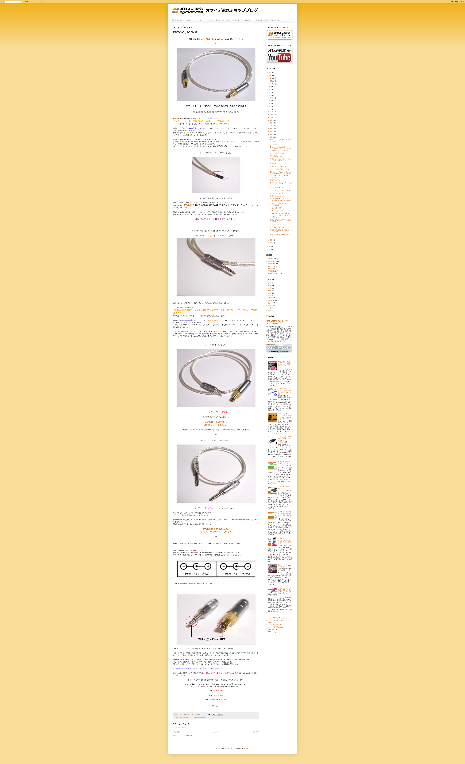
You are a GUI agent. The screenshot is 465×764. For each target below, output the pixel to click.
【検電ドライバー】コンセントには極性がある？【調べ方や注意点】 (284, 541)
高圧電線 (273, 163)
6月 (271, 129)
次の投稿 (177, 732)
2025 (270, 75)
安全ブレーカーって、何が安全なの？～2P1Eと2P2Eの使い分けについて (284, 416)
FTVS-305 (209, 39)
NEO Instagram (273, 632)
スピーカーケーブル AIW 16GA (280, 190)
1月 (271, 243)
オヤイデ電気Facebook (275, 627)
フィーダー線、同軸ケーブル (279, 169)
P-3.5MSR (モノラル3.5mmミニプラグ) (216, 235)
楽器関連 (271, 271)
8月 (271, 123)
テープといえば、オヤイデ (278, 193)
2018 (270, 95)
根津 (269, 285)
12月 (272, 112)
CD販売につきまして (277, 224)
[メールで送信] (213, 714)
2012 (270, 246)
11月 (272, 114)
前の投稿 (256, 732)
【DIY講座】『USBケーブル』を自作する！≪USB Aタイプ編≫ (284, 391)
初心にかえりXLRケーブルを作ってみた (284, 566)
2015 (270, 103)
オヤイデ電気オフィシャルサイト (279, 618)
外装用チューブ (275, 180)
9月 (271, 120)
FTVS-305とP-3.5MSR (277, 211)
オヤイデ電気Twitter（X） (276, 624)
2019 (270, 92)
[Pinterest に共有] (222, 714)
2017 (270, 98)
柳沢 (269, 290)
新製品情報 (201, 717)
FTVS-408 (195, 202)
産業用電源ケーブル (276, 187)
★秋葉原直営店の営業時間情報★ (267, 20)
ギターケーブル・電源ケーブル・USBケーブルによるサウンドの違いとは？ (281, 215)
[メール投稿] (208, 714)
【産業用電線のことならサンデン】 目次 (188, 20)
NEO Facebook (273, 629)
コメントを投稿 (181, 728)
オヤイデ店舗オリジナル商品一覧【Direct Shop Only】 (230, 20)
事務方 (270, 305)
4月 (271, 134)
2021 (270, 86)
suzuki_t (271, 300)
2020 (270, 89)
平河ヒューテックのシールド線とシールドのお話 (281, 160)
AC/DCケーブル (217, 128)
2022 (270, 84)
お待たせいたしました (277, 196)
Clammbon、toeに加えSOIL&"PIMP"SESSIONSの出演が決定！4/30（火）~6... (280, 148)
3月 (271, 137)
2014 (270, 106)
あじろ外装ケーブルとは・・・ (280, 153)
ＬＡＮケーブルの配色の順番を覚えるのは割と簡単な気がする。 (284, 514)
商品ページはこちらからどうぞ (216, 532)
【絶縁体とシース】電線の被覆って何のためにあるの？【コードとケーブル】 (284, 590)
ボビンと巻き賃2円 (276, 208)
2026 (270, 72)
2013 (270, 109)
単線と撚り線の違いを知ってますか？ (284, 462)
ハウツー (191, 717)
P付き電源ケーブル (276, 156)
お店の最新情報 (183, 717)
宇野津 (270, 298)
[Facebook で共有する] (219, 714)
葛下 (269, 295)
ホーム (216, 732)
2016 (270, 101)
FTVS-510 (189, 205)
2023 (270, 81)
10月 (272, 117)
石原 (269, 308)
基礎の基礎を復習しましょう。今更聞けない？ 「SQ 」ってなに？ (284, 364)
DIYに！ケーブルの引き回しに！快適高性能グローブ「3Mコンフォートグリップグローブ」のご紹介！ (280, 174)
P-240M (182, 515)
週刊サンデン (272, 261)
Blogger (246, 748)
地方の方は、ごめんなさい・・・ (281, 166)
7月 (271, 126)
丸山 (269, 293)
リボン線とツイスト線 (277, 227)
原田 (196, 717)
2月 (271, 240)
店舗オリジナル (273, 273)
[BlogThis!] (215, 714)
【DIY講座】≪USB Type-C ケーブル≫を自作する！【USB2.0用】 (285, 439)
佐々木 (270, 303)
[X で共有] (217, 714)
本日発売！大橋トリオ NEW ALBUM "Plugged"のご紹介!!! (280, 199)
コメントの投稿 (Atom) (184, 735)
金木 (269, 288)
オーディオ (271, 269)
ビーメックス (274, 144)
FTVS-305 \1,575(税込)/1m (217, 529)
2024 (270, 78)
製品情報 (271, 259)
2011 (270, 249)
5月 (271, 131)
